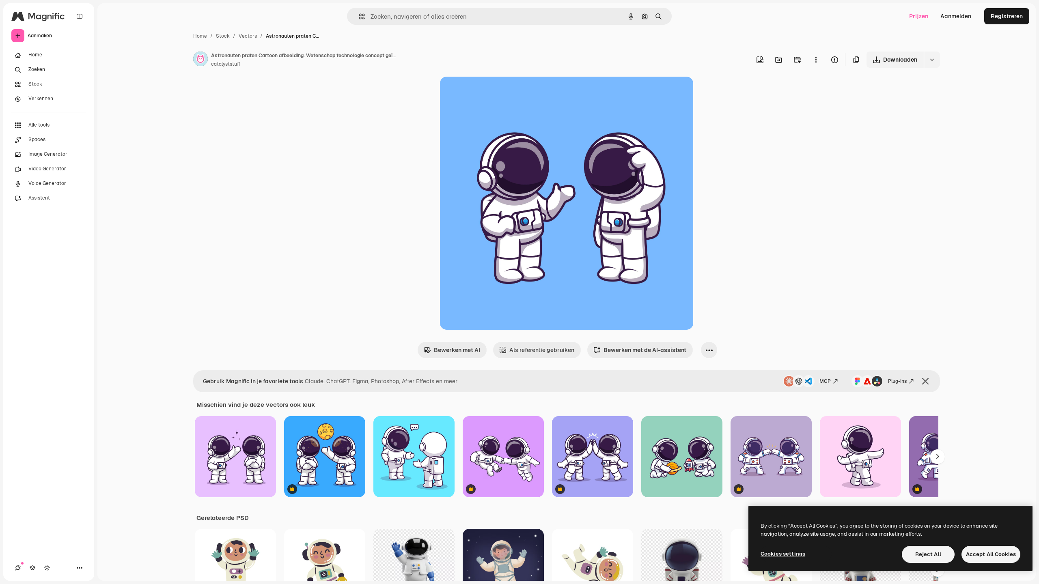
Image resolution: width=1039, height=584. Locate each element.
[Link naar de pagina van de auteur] (200, 60)
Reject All (928, 554)
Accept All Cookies (991, 554)
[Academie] (32, 567)
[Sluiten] (925, 381)
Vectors (248, 36)
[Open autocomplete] (358, 16)
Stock (223, 36)
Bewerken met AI (457, 350)
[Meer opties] (816, 60)
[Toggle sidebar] (79, 16)
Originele (493, 92)
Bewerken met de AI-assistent (645, 350)
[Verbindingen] (17, 567)
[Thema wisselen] (47, 567)
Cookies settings (783, 553)
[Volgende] (937, 456)
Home (200, 36)
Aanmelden (955, 16)
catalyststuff (225, 64)
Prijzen (918, 16)
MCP (825, 381)
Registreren (1007, 16)
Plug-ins (897, 381)
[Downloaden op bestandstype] (932, 60)
